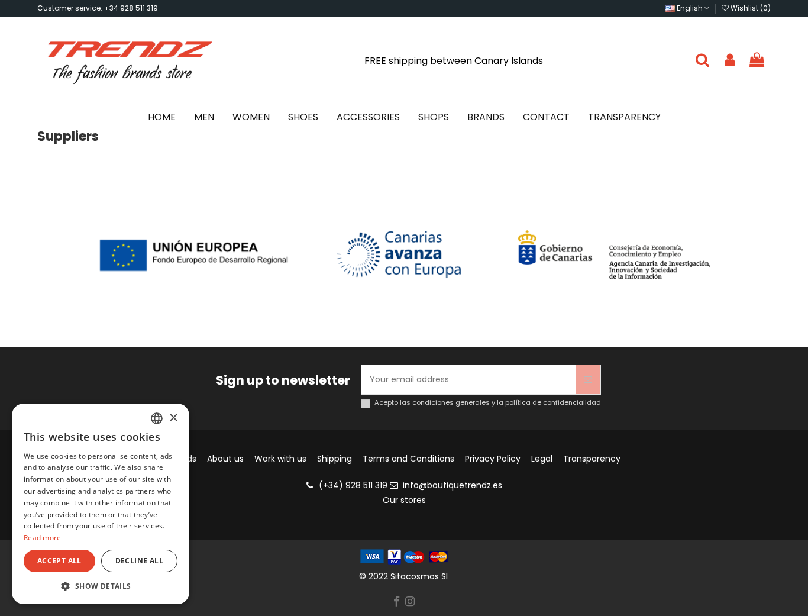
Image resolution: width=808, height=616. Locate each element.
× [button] (173, 418)
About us (225, 459)
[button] (100, 586)
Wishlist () (750, 8)
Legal (541, 459)
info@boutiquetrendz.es (452, 485)
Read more (43, 538)
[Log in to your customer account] (729, 61)
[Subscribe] (588, 379)
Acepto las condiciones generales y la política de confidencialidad (487, 403)
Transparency (591, 459)
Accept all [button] (59, 561)
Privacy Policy (493, 459)
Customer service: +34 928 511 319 (97, 8)
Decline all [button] (139, 561)
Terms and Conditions (408, 459)
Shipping (334, 459)
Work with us (280, 459)
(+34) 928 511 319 (353, 485)
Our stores (404, 500)
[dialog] (100, 504)
